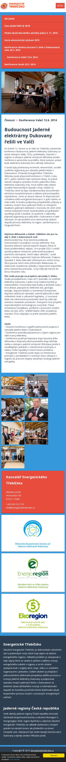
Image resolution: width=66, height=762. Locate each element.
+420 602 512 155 (15, 504)
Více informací (15, 759)
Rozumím (53, 755)
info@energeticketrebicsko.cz (20, 507)
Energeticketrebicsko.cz (42, 750)
